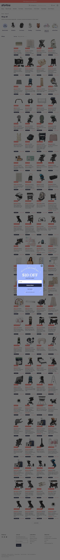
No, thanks (30, 289)
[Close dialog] (42, 266)
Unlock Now (30, 285)
